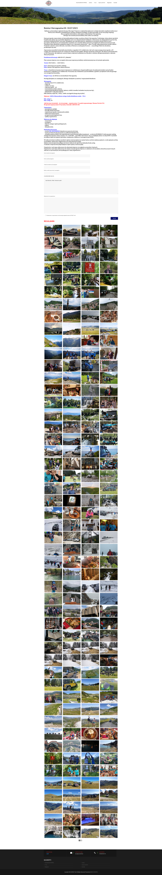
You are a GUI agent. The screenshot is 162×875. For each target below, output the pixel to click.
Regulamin (109, 2)
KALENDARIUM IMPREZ (81, 2)
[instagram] (48, 853)
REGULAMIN (49, 221)
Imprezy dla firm (101, 2)
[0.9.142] (72, 832)
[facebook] (46, 853)
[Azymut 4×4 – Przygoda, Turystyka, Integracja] (48, 6)
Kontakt (115, 2)
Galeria (90, 2)
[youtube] (47, 853)
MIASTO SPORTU (94, 872)
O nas (95, 2)
